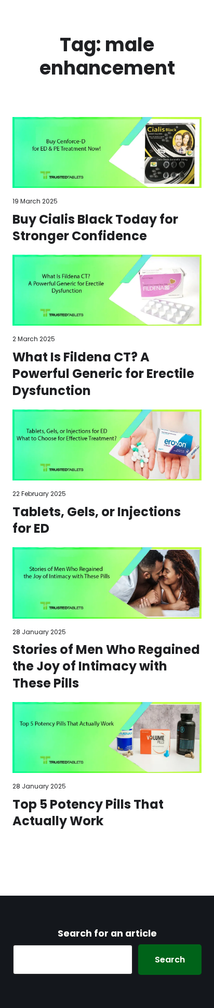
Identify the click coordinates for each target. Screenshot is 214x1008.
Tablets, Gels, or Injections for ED (96, 520)
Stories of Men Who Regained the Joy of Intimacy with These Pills (106, 666)
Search (170, 960)
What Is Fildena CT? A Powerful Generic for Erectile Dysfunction (103, 374)
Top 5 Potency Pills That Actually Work (88, 812)
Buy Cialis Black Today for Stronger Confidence (95, 227)
